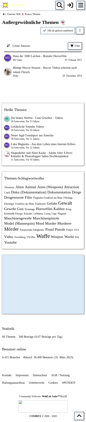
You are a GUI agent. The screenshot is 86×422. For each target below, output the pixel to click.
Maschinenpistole (46, 218)
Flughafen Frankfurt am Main (47, 197)
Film (28, 197)
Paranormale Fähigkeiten (32, 229)
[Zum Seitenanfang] (79, 416)
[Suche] (60, 5)
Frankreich (40, 203)
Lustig (47, 213)
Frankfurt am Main (24, 203)
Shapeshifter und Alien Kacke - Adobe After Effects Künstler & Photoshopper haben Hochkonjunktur (41, 154)
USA (76, 229)
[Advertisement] (43, 91)
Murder (50, 223)
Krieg (68, 209)
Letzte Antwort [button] (21, 45)
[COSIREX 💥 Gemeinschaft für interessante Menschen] (14, 5)
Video (8, 237)
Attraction (71, 187)
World (69, 237)
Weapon (57, 237)
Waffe (43, 236)
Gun (20, 209)
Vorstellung (19, 237)
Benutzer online (14, 349)
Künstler (28, 213)
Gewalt (65, 203)
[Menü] (80, 5)
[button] (80, 30)
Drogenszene (14, 197)
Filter (77, 45)
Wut (77, 237)
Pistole (60, 229)
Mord (40, 223)
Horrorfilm (44, 209)
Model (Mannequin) (19, 223)
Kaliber (59, 209)
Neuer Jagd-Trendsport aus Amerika (32, 135)
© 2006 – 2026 (43, 416)
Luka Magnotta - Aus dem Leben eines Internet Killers (43, 144)
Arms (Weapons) (50, 187)
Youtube (10, 242)
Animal (30, 187)
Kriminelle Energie (13, 213)
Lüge (54, 213)
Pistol (49, 229)
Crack (7, 192)
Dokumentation (59, 192)
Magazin (62, 213)
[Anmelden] (70, 5)
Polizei (69, 229)
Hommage (30, 209)
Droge (76, 192)
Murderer (64, 223)
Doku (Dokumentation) (28, 192)
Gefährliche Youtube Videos (27, 126)
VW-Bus (31, 237)
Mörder (11, 229)
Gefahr (52, 203)
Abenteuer (9, 187)
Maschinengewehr (18, 218)
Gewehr (10, 209)
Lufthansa (38, 213)
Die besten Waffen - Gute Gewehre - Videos (37, 118)
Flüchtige (68, 197)
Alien (19, 187)
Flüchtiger (9, 203)
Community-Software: (43, 396)
